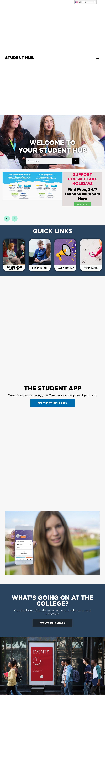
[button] (98, 58)
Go (75, 161)
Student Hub (19, 58)
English (82, 2)
